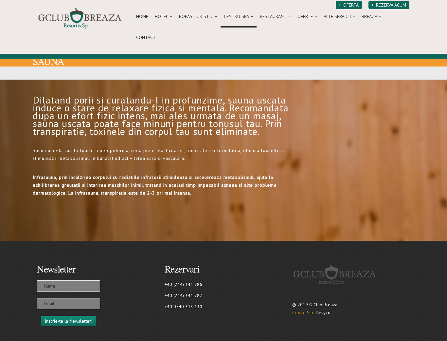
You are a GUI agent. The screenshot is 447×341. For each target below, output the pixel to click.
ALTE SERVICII (337, 16)
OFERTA (351, 5)
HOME (142, 16)
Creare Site (303, 312)
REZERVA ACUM (391, 5)
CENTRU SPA (236, 16)
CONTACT (146, 37)
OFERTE (305, 16)
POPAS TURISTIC (196, 16)
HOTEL (161, 16)
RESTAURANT (273, 16)
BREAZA (369, 16)
